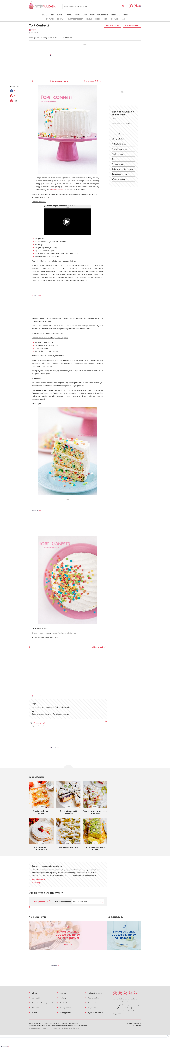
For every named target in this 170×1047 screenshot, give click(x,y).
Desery (77, 15)
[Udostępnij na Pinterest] (12, 95)
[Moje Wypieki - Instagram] (136, 6)
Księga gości (92, 1008)
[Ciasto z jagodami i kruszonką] (68, 794)
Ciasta (44, 15)
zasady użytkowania (72, 1028)
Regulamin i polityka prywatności (42, 1003)
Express (98, 19)
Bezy (52, 15)
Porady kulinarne (65, 1003)
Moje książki (36, 998)
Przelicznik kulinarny (94, 998)
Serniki (125, 15)
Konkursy (63, 998)
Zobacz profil (68, 944)
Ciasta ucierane (37, 714)
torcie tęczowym (57, 189)
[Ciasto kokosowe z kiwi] (68, 831)
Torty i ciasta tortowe (99, 15)
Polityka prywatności (60, 1028)
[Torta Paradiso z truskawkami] (41, 831)
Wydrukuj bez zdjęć (38, 726)
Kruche (59, 15)
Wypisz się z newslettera (95, 1013)
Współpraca (35, 1008)
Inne (123, 19)
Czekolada (115, 15)
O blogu (34, 993)
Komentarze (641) (91, 81)
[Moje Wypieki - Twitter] (125, 993)
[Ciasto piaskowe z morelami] (41, 794)
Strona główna (34, 38)
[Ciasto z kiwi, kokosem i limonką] (95, 831)
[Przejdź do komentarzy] (12, 100)
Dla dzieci (48, 714)
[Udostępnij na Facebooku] (12, 90)
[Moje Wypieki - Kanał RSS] (135, 993)
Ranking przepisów (66, 1013)
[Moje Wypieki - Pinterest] (130, 993)
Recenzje (63, 993)
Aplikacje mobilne (65, 1008)
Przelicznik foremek (94, 1003)
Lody (85, 15)
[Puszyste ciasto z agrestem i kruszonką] (95, 794)
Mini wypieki (49, 19)
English (33, 30)
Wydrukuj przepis (39, 723)
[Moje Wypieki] (42, 6)
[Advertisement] (85, 49)
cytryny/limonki (37, 707)
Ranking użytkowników (95, 993)
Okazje (89, 19)
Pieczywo (61, 19)
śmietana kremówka (62, 707)
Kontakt (34, 1013)
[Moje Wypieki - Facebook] (131, 6)
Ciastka (69, 15)
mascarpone (49, 707)
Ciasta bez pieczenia (75, 19)
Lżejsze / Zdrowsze (111, 19)
